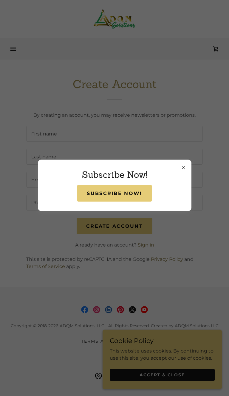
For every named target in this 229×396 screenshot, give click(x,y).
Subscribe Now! (114, 193)
